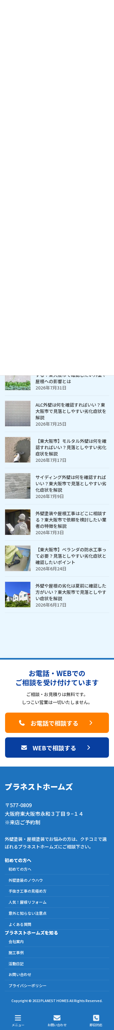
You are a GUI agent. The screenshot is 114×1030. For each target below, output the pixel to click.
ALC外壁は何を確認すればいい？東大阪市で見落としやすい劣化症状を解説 (70, 411)
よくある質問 (20, 924)
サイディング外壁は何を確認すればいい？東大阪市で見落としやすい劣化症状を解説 (70, 483)
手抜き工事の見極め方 (28, 891)
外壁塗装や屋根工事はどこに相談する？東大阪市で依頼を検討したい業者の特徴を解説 (70, 519)
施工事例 (16, 952)
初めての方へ (20, 869)
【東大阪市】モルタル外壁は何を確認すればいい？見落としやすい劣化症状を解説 (70, 447)
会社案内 (16, 941)
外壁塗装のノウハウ (26, 880)
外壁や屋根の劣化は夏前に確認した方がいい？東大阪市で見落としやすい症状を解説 (70, 591)
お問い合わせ (20, 974)
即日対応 (96, 1024)
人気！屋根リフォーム (28, 902)
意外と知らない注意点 (28, 913)
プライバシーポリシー (28, 985)
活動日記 (16, 963)
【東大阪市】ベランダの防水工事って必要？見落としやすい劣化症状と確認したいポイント (70, 555)
